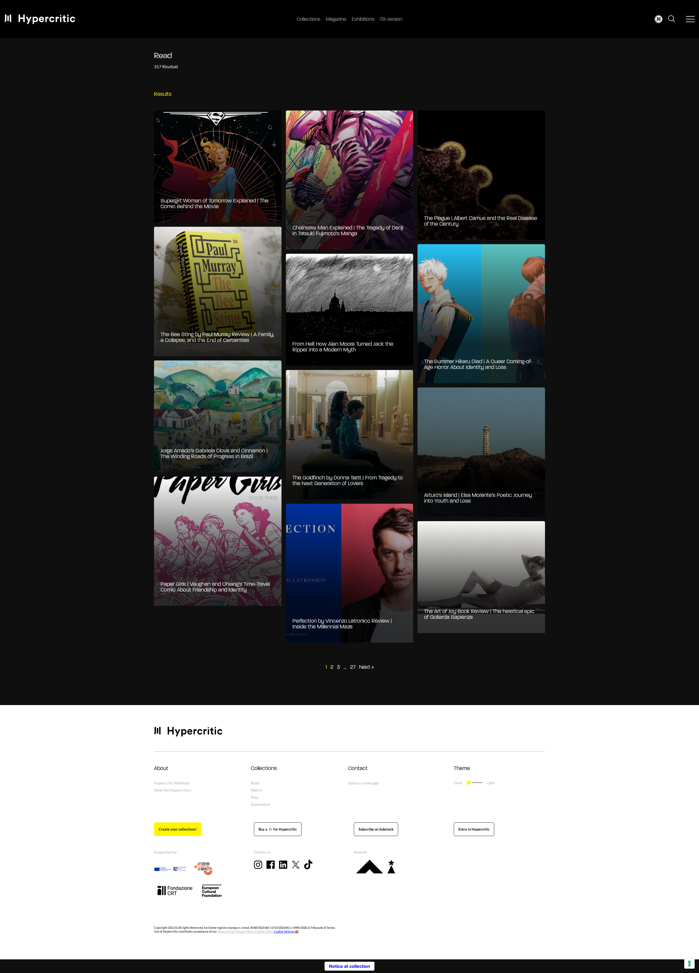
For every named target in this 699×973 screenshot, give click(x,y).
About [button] (161, 768)
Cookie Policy (264, 931)
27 (353, 667)
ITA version (391, 19)
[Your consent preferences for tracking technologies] (689, 963)
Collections (308, 19)
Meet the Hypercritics (172, 790)
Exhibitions (363, 19)
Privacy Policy (244, 931)
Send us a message (363, 783)
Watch (256, 790)
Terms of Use (225, 931)
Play (254, 797)
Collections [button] (264, 768)
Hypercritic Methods (171, 783)
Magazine (336, 19)
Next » (366, 667)
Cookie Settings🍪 (286, 931)
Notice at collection (349, 966)
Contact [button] (358, 768)
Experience (260, 804)
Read (255, 783)
